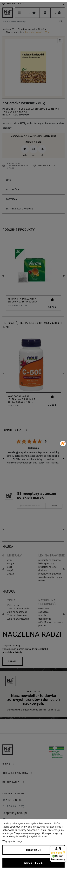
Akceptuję (33, 862)
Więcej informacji (12, 841)
